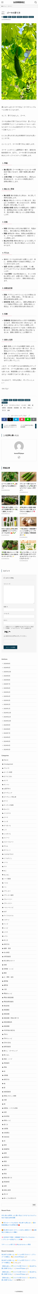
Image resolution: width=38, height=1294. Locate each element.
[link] (19, 457)
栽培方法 (6, 1079)
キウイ (6, 801)
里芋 (5, 1169)
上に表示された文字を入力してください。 (16, 636)
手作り (6, 1034)
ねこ (5, 870)
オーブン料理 (8, 772)
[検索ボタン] (35, 2)
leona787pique (19, 453)
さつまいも (7, 825)
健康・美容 (7, 948)
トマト (6, 862)
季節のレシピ (8, 993)
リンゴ (6, 924)
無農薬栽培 (7, 1091)
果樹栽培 (6, 1063)
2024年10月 (7, 721)
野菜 (5, 1173)
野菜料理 (6, 1182)
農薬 (5, 1161)
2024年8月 (7, 729)
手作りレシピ (8, 1038)
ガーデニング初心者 (10, 797)
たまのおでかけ (8, 854)
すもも (6, 846)
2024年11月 (7, 717)
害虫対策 (6, 1006)
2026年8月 (7, 663)
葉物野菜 (6, 1149)
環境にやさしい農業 (10, 1096)
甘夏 (5, 1100)
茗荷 (5, 1145)
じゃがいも (7, 834)
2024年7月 (7, 733)
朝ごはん (6, 1055)
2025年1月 (7, 708)
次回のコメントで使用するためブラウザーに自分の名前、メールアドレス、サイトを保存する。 (20, 627)
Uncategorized (8, 764)
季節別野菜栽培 (8, 1001)
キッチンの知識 (8, 805)
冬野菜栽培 (7, 956)
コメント (7, 584)
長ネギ (6, 1194)
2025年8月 (7, 680)
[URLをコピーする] (33, 419)
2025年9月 (7, 676)
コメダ (6, 821)
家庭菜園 (10, 408)
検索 (34, 1205)
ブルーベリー (8, 899)
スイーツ (6, 838)
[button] (4, 419)
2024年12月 (7, 712)
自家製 (6, 1128)
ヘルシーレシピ (8, 907)
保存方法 (6, 944)
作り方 (6, 940)
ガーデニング (8, 793)
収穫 (29, 405)
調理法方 (6, 1157)
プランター (7, 891)
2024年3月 (7, 749)
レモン (6, 936)
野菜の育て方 (8, 1177)
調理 (5, 1153)
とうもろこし (8, 858)
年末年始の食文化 (9, 1030)
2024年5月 (7, 741)
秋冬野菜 (6, 1116)
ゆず (5, 911)
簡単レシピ (7, 1120)
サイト (5, 620)
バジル (6, 883)
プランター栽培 (8, 895)
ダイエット (7, 850)
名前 (6, 606)
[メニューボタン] (2, 2)
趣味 (9, 410)
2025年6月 (7, 688)
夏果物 (6, 981)
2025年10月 (7, 671)
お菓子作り (7, 788)
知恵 (5, 1112)
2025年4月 (7, 696)
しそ (5, 829)
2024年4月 (7, 745)
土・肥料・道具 (8, 977)
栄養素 (6, 1075)
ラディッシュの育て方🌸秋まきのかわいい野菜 (16, 1244)
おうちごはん (8, 776)
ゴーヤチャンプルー (14, 405)
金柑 (5, 1186)
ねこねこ (6, 874)
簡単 (24, 408)
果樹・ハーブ (8, 1059)
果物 (5, 1067)
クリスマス (7, 813)
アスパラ (6, 768)
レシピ (6, 928)
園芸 (10, 16)
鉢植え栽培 (7, 1190)
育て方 (4, 410)
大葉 (5, 989)
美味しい (29, 408)
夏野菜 (14, 16)
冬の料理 (6, 952)
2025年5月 (7, 692)
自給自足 (31, 16)
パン (5, 887)
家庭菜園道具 (8, 1022)
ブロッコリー (8, 903)
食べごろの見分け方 (10, 1198)
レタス (6, 932)
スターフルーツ (8, 842)
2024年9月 (7, 725)
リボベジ (6, 919)
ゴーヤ (5, 16)
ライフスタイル (8, 915)
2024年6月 (7, 737)
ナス (5, 866)
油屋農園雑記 (19, 2)
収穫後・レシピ (8, 969)
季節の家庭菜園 (8, 997)
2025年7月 (7, 684)
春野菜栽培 (7, 1046)
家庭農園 (25, 16)
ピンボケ (24, 405)
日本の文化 (7, 1042)
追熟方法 (6, 1165)
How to (6, 760)
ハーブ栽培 (7, 878)
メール (6, 613)
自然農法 (6, 1132)
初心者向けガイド (9, 960)
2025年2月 (7, 704)
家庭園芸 (19, 16)
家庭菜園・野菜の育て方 (11, 1018)
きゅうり (6, 809)
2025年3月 (7, 700)
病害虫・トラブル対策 (11, 1108)
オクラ (6, 780)
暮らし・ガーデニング (11, 1051)
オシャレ (6, 784)
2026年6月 (7, 667)
